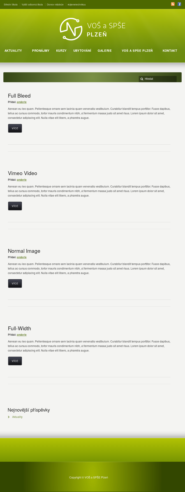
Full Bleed (19, 95)
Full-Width (19, 328)
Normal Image (24, 250)
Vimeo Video (22, 172)
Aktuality (17, 417)
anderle (22, 102)
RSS (173, 4)
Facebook (179, 4)
